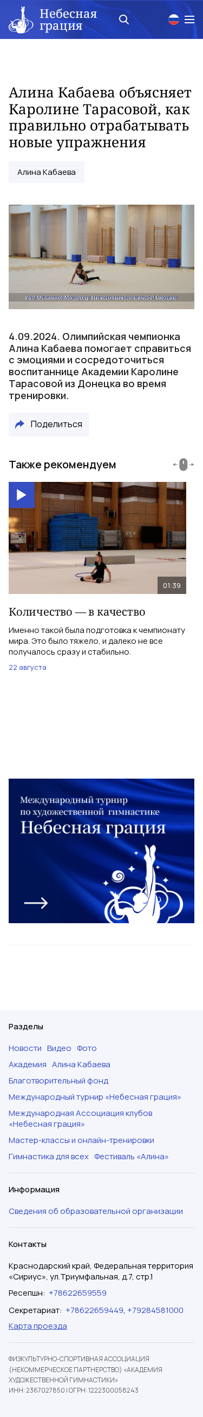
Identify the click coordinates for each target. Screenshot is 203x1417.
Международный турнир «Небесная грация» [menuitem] (95, 1097)
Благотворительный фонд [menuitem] (58, 1080)
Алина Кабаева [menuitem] (81, 1064)
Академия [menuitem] (28, 1064)
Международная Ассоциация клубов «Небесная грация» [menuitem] (80, 1118)
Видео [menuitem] (59, 1048)
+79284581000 (155, 1310)
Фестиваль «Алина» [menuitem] (131, 1156)
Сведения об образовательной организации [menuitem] (96, 1211)
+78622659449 (94, 1310)
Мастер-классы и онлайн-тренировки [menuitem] (81, 1140)
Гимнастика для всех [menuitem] (49, 1156)
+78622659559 (78, 1292)
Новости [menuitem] (25, 1048)
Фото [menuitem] (87, 1048)
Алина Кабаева (46, 172)
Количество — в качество (77, 611)
